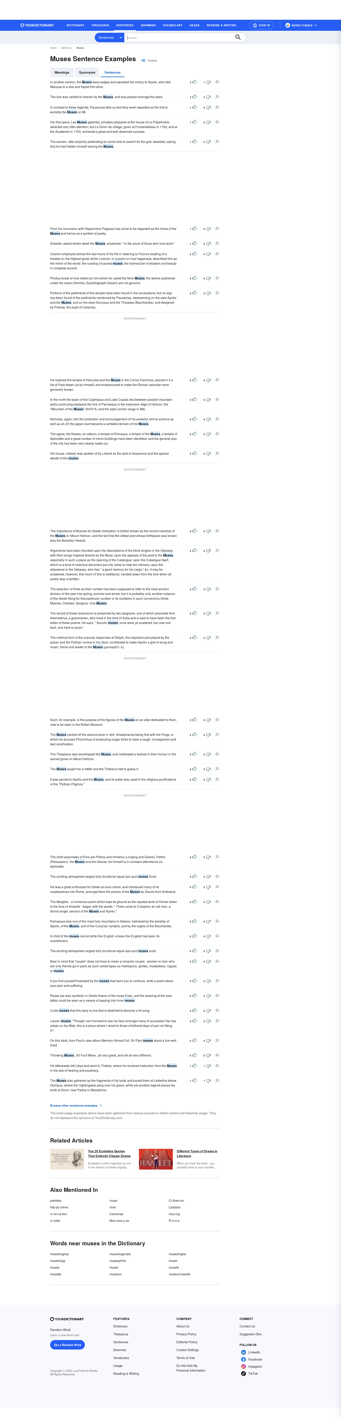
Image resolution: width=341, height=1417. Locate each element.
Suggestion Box (251, 1334)
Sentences (106, 37)
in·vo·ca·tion (58, 1214)
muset (114, 1267)
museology (58, 1260)
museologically (120, 1254)
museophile (118, 1260)
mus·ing (174, 1214)
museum (116, 1274)
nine (113, 1207)
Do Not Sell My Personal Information (190, 1368)
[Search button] (240, 37)
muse (113, 1200)
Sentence (66, 47)
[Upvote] (194, 82)
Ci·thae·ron (176, 1200)
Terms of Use (185, 1357)
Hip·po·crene (59, 1207)
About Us (182, 1326)
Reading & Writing (126, 1373)
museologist (177, 1254)
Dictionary (120, 1326)
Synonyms (87, 72)
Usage (118, 1365)
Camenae (116, 1214)
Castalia (174, 1207)
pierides (55, 1200)
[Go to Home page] (37, 25)
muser (173, 1260)
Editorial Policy (187, 1342)
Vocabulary (121, 1357)
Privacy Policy (186, 1334)
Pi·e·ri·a (174, 1220)
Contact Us (247, 1326)
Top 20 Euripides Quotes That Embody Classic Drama (109, 1153)
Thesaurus (120, 1334)
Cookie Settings (187, 1350)
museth (174, 1267)
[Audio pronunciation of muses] (143, 60)
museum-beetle (179, 1274)
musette (55, 1274)
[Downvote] (208, 82)
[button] (261, 25)
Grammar (119, 1350)
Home (53, 47)
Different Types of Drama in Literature (197, 1153)
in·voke (55, 1220)
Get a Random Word (67, 1345)
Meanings (62, 72)
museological (59, 1254)
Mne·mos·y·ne (119, 1220)
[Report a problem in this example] (217, 82)
